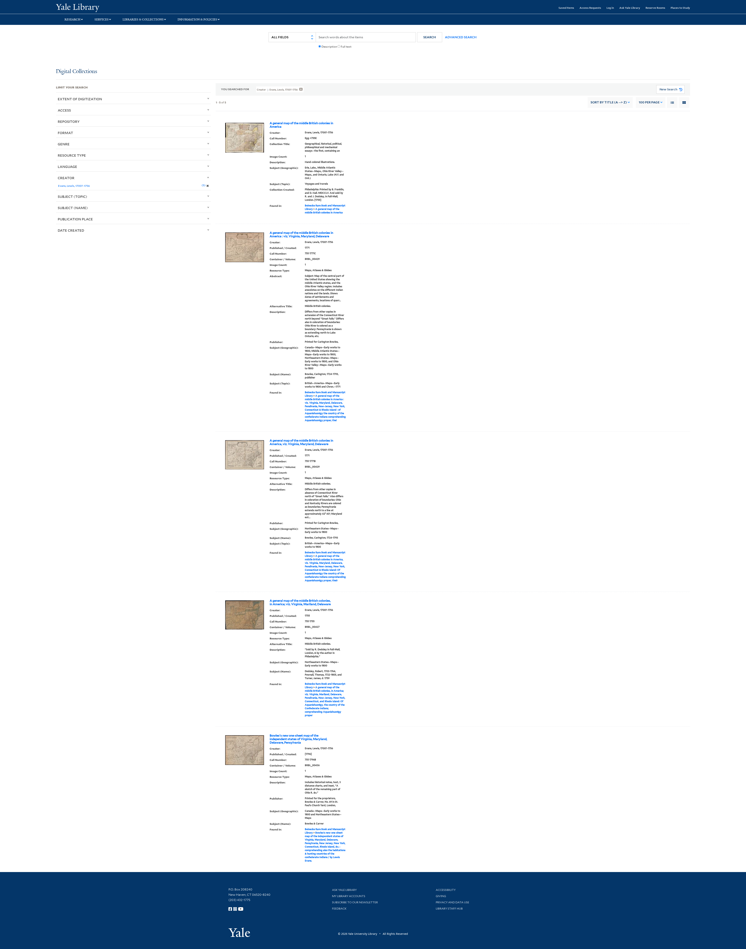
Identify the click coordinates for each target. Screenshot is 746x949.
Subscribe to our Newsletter (355, 902)
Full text (346, 46)
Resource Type (72, 155)
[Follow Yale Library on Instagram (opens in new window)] (235, 909)
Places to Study (680, 8)
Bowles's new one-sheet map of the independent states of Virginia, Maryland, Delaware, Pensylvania (298, 739)
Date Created (71, 230)
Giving (441, 896)
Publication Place (75, 219)
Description (329, 46)
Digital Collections (76, 72)
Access (64, 110)
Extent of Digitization (80, 99)
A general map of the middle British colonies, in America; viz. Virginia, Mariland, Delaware (300, 602)
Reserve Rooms (655, 8)
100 (649, 102)
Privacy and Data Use (452, 902)
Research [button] (72, 19)
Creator (66, 177)
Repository (69, 121)
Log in (610, 8)
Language (67, 166)
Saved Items (566, 8)
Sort (609, 102)
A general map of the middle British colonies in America (301, 124)
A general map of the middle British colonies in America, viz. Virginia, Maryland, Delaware (301, 442)
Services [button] (101, 19)
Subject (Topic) (72, 196)
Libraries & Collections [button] (143, 19)
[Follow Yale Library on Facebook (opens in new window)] (230, 909)
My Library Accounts (348, 896)
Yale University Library (103, 7)
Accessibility (446, 889)
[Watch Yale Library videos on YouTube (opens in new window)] (240, 909)
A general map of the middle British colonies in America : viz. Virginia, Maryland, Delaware (301, 234)
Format (65, 132)
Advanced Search (461, 37)
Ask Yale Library (629, 8)
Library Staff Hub (449, 908)
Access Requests (590, 8)
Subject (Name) (73, 207)
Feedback (339, 908)
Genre (64, 144)
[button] (429, 37)
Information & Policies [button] (197, 19)
